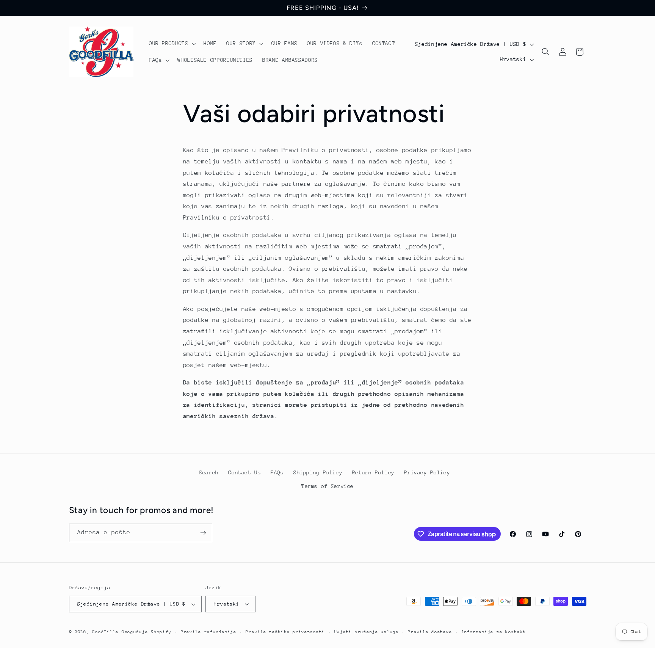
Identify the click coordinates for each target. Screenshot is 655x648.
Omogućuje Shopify (147, 631)
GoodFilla (105, 631)
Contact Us (244, 472)
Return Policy (373, 472)
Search (209, 472)
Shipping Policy (317, 472)
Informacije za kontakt (493, 631)
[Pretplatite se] (203, 533)
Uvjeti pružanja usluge (366, 631)
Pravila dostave (430, 631)
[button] (171, 43)
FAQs (277, 472)
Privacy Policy (427, 472)
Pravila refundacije (209, 631)
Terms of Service (327, 486)
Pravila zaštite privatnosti (285, 631)
